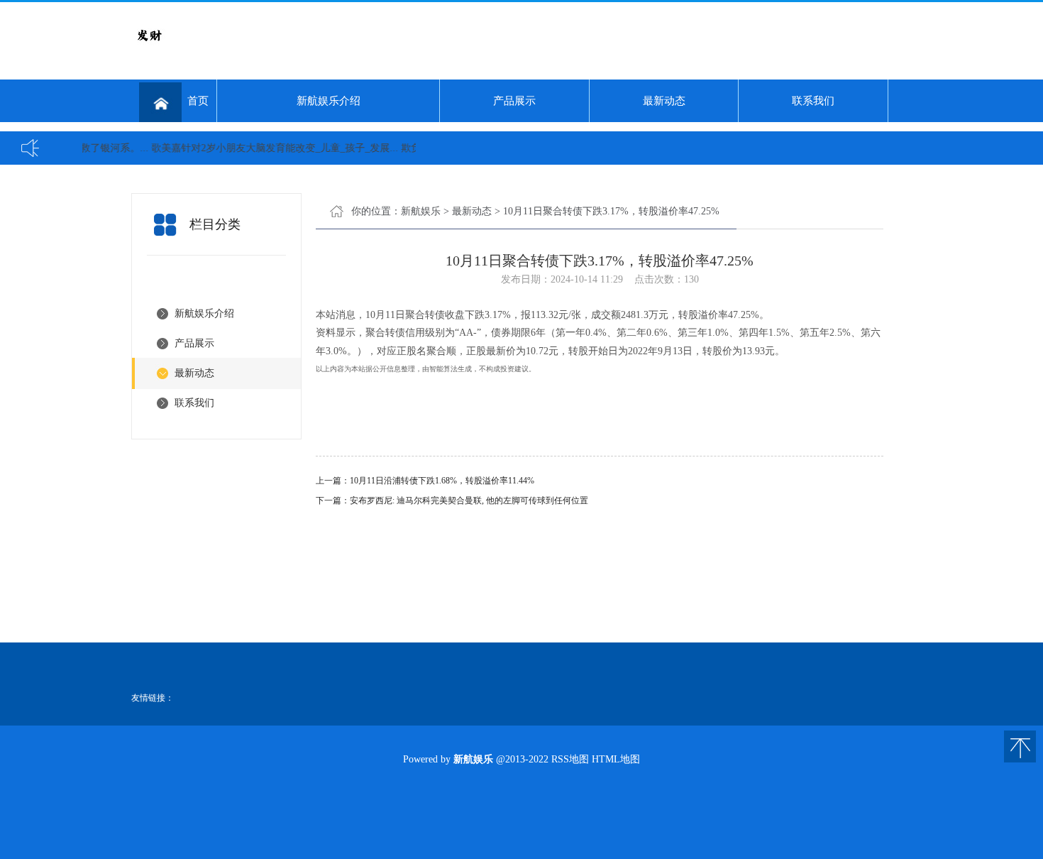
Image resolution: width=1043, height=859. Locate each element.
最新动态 (664, 100)
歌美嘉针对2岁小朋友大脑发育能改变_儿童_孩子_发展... (263, 148)
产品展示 (514, 100)
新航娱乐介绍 (328, 100)
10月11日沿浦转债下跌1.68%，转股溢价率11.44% (442, 481)
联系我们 (813, 100)
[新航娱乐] (149, 50)
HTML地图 (616, 759)
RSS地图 (570, 759)
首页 (198, 100)
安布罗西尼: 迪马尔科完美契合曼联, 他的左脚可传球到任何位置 (469, 500)
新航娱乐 (421, 211)
